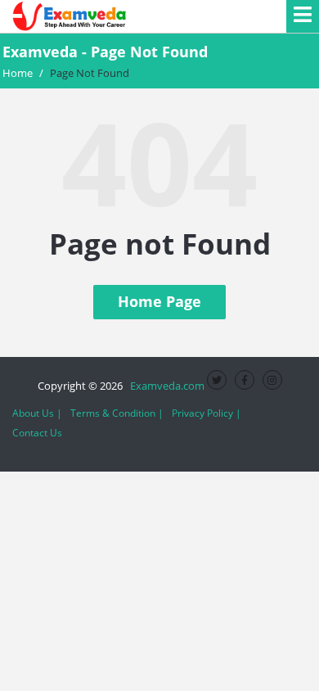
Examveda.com (164, 385)
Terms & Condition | (117, 413)
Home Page (159, 301)
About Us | (37, 413)
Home (17, 72)
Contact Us (37, 433)
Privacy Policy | (206, 413)
